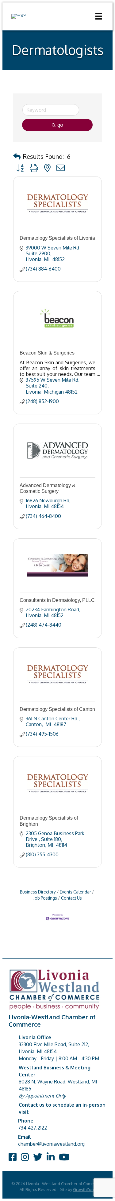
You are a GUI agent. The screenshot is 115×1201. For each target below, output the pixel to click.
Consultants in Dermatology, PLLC (57, 600)
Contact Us (71, 898)
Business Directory (38, 891)
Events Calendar (75, 891)
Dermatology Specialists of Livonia (57, 238)
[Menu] (98, 16)
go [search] (60, 125)
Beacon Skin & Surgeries (47, 352)
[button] (17, 156)
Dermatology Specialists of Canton (57, 709)
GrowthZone (84, 1189)
